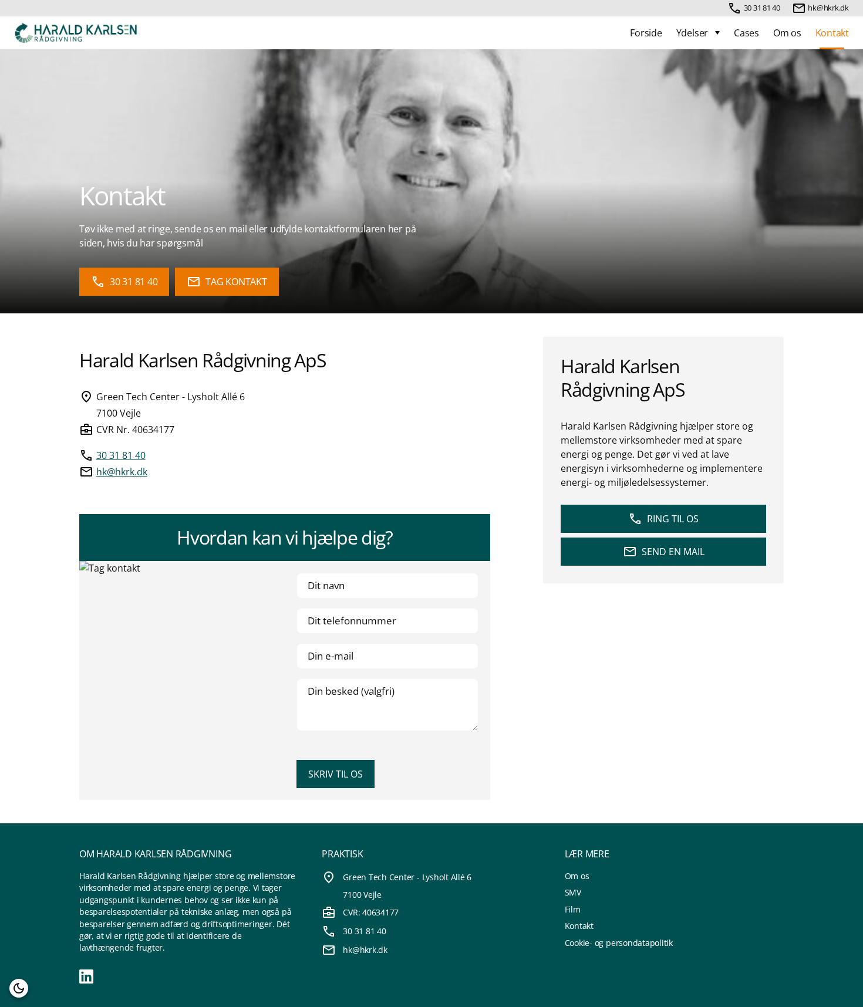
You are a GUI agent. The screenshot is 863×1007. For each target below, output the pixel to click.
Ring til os (673, 518)
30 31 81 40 (762, 7)
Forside (646, 32)
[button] (18, 988)
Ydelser (692, 32)
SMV (573, 892)
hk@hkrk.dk (828, 7)
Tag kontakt (236, 281)
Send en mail (673, 551)
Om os (787, 32)
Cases (746, 32)
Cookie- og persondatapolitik (619, 942)
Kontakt (832, 32)
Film (573, 909)
